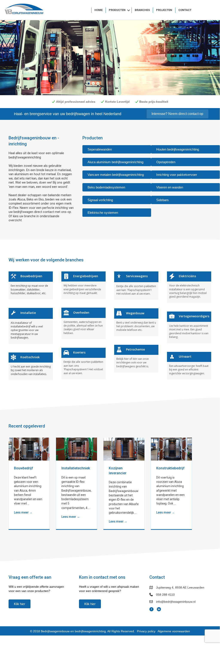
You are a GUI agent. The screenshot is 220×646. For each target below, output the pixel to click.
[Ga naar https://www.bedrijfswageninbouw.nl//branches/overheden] (83, 323)
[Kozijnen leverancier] (123, 448)
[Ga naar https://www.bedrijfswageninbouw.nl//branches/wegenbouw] (136, 322)
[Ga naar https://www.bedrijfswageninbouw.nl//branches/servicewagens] (136, 285)
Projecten (164, 10)
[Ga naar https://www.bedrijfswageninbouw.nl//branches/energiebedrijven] (83, 285)
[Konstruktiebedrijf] (171, 448)
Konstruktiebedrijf (170, 468)
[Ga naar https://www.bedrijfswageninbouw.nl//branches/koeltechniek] (31, 366)
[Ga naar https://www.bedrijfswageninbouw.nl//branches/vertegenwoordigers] (189, 327)
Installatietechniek (75, 468)
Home (98, 10)
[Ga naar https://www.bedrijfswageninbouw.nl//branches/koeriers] (83, 363)
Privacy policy (146, 631)
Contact (184, 10)
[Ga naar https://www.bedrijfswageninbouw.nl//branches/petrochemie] (136, 358)
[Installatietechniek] (76, 448)
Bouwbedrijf (23, 468)
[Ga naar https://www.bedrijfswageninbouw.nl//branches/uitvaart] (189, 365)
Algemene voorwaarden (174, 631)
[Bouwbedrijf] (29, 448)
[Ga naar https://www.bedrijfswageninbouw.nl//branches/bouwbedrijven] (31, 285)
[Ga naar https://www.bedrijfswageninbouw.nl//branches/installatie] (31, 326)
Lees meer (23, 512)
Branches (142, 10)
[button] (129, 10)
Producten (117, 10)
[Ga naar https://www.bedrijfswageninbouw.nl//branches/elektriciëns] (189, 287)
